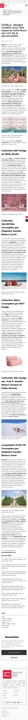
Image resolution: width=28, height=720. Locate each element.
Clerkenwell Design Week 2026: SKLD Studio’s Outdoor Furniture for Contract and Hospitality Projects (13, 580)
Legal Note (4, 711)
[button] (26, 5)
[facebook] (4, 702)
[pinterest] (10, 702)
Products (16, 691)
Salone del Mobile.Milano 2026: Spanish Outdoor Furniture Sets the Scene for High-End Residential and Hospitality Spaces (13, 587)
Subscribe (14, 657)
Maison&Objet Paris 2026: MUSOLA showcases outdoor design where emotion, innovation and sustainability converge (13, 606)
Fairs (4, 695)
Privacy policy (5, 712)
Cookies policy (5, 714)
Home (4, 9)
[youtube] (18, 702)
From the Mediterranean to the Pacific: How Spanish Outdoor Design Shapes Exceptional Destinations (13, 566)
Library (5, 697)
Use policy (4, 716)
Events (16, 695)
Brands (5, 691)
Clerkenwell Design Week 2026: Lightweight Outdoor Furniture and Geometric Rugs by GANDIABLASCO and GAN (13, 573)
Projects (5, 693)
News (9, 9)
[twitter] (21, 702)
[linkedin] (8, 702)
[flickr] (15, 702)
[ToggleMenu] (26, 5)
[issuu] (13, 702)
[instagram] (6, 702)
